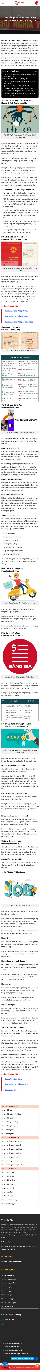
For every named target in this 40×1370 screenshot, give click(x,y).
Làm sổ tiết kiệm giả (11, 1200)
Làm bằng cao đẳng (11, 1122)
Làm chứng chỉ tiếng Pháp (13, 1149)
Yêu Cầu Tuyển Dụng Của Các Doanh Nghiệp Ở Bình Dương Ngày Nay (20, 75)
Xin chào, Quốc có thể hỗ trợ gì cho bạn (22, 1358)
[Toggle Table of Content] (34, 71)
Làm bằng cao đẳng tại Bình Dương (14, 41)
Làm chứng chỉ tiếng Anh (12, 1145)
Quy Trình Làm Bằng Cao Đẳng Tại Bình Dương (18, 86)
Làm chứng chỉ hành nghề (13, 1141)
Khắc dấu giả (8, 1196)
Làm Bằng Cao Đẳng (13, 1079)
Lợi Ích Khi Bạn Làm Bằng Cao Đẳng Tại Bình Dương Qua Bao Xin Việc (20, 94)
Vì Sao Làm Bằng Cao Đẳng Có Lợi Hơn (16, 79)
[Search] (37, 3)
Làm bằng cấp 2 (9, 1134)
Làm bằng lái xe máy (11, 1180)
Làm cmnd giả (9, 1188)
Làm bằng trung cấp (11, 1126)
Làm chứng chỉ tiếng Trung (13, 1161)
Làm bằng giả (8, 1110)
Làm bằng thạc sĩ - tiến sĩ (12, 1114)
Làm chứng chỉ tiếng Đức (12, 1157)
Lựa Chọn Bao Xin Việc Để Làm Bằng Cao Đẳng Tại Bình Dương (19, 82)
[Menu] (2, 3)
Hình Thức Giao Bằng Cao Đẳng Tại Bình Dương (18, 88)
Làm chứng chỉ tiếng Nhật (13, 1165)
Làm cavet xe (8, 1184)
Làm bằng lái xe (9, 1176)
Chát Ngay (5, 1368)
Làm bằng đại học (10, 1118)
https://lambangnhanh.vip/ (13, 1262)
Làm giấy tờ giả (9, 1172)
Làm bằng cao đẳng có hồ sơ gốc (19, 322)
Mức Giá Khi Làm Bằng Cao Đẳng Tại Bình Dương (19, 91)
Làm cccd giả (8, 1192)
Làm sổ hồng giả (9, 1204)
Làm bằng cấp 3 (9, 1130)
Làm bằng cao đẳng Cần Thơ (17, 316)
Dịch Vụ (20, 15)
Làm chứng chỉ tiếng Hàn (12, 1153)
